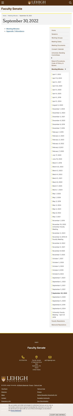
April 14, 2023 (57, 78)
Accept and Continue (57, 414)
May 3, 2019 (57, 201)
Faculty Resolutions (60, 321)
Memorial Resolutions (60, 325)
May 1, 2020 (57, 194)
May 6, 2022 (57, 213)
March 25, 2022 (58, 167)
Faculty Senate (11, 9)
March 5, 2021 (57, 178)
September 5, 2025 (59, 301)
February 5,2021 (58, 147)
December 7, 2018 (59, 128)
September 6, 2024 (59, 308)
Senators (57, 34)
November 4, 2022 (59, 243)
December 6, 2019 (59, 124)
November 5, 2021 (59, 247)
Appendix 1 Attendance (15, 31)
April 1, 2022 (57, 74)
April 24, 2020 (57, 86)
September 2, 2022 (59, 282)
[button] (70, 3)
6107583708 (23, 360)
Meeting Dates (59, 42)
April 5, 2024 (57, 101)
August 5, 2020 (58, 105)
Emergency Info (6, 401)
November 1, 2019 (59, 221)
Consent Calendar (60, 49)
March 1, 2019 (57, 163)
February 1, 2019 (58, 132)
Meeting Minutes (13, 15)
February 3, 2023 (58, 140)
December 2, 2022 (59, 113)
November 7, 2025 (59, 255)
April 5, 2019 (57, 97)
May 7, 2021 (57, 217)
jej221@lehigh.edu (50, 358)
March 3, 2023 (57, 171)
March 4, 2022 (57, 174)
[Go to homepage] (36, 379)
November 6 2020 (59, 251)
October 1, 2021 (58, 259)
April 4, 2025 (57, 94)
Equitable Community (43, 398)
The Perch (4, 389)
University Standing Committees (59, 54)
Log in (36, 342)
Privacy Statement (16, 410)
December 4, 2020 (59, 120)
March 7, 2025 (57, 186)
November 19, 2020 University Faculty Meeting (59, 226)
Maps (3, 395)
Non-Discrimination (42, 401)
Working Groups (60, 38)
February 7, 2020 (58, 151)
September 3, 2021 (59, 285)
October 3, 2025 (58, 266)
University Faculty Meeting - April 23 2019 (59, 314)
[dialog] (36, 410)
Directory (4, 392)
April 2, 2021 (57, 82)
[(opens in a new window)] (37, 3)
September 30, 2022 (60, 293)
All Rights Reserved (22, 385)
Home (4, 15)
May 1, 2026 (57, 197)
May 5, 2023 (57, 209)
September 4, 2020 (59, 297)
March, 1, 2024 (57, 190)
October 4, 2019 (58, 270)
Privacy (31, 385)
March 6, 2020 (57, 182)
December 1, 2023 (59, 109)
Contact (3, 398)
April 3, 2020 (57, 90)
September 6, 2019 (59, 305)
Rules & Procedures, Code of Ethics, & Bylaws (58, 63)
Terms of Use (38, 385)
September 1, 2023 (59, 278)
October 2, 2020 (58, 262)
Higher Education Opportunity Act (47, 395)
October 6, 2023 (58, 274)
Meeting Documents (60, 45)
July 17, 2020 (57, 155)
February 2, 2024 (58, 136)
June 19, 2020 (57, 159)
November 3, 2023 (59, 233)
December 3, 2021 (59, 117)
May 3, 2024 (57, 205)
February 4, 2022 (58, 144)
